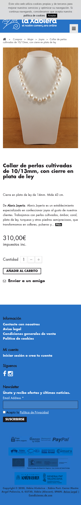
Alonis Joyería (16, 205)
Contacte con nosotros (21, 324)
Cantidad (10, 259)
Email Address (13, 398)
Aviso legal (12, 329)
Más (58, 224)
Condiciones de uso (40, 495)
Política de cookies (18, 338)
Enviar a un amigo (26, 281)
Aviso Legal (70, 492)
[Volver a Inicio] (4, 39)
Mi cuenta (10, 350)
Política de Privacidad (34, 412)
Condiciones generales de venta (29, 333)
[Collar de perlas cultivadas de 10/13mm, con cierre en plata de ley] (40, 97)
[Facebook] (4, 373)
